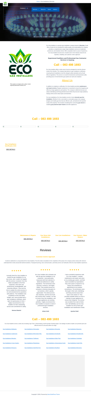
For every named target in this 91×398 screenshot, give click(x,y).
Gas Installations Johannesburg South (56, 343)
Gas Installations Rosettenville (75, 333)
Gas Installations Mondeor (9, 338)
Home (49, 9)
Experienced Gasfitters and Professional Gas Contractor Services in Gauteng (25, 13)
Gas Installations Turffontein (32, 338)
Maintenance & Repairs (12, 20)
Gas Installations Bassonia (75, 329)
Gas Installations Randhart (53, 347)
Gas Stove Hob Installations (13, 22)
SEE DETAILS (10, 149)
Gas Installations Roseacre (10, 347)
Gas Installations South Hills (75, 343)
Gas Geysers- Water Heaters (13, 25)
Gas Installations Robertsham (32, 343)
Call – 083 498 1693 (9, 14)
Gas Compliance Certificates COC (15, 18)
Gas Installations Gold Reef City (33, 347)
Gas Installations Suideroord (10, 333)
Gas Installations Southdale (75, 338)
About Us (43, 9)
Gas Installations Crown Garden (11, 343)
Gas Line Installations (12, 23)
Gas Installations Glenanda (53, 329)
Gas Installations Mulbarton (10, 329)
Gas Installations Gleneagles (32, 329)
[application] (38, 9)
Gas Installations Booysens (75, 347)
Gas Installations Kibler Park (53, 338)
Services (35, 9)
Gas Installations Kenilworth (53, 333)
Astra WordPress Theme (53, 394)
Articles (55, 9)
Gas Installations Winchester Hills (33, 333)
